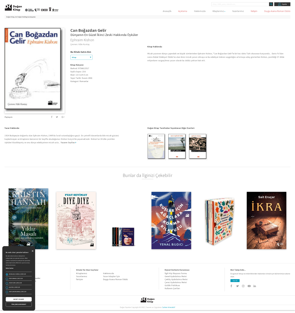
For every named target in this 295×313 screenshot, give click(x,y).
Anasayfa (167, 11)
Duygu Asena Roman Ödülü (277, 11)
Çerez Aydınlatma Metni (176, 282)
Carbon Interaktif (168, 307)
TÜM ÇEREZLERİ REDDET (18, 304)
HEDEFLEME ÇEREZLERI (15, 283)
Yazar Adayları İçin (111, 276)
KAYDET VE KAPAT (18, 299)
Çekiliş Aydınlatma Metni (176, 279)
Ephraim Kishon (82, 40)
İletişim (254, 11)
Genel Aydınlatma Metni (176, 276)
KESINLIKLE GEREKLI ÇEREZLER (17, 274)
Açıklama (182, 11)
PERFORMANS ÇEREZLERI (16, 278)
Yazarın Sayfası (68, 142)
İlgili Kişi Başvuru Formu (176, 273)
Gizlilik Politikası (172, 285)
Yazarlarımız (238, 11)
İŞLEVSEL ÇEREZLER (14, 287)
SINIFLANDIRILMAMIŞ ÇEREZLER (17, 291)
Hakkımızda (200, 11)
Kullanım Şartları (172, 288)
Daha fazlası (9, 268)
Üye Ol (235, 281)
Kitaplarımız (218, 11)
